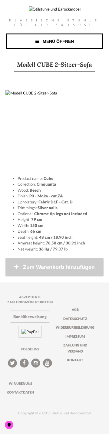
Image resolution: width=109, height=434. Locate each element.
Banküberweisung (30, 316)
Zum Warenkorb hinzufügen (59, 267)
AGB (75, 309)
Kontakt (75, 360)
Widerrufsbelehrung (75, 327)
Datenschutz (75, 319)
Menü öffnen (56, 41)
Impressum (75, 336)
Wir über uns (20, 383)
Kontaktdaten (20, 392)
